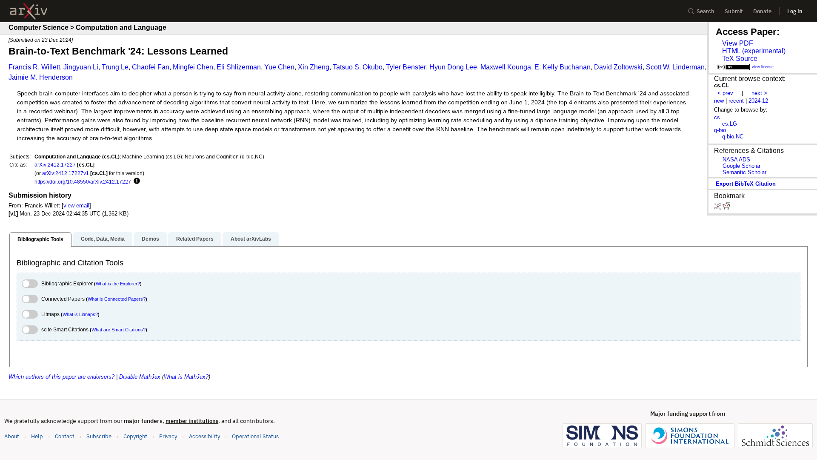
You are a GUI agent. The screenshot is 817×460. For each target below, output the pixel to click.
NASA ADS (736, 159)
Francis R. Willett (34, 67)
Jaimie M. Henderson (41, 77)
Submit (734, 11)
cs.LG (729, 124)
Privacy (168, 436)
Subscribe (98, 436)
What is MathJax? (186, 377)
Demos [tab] (150, 239)
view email (76, 205)
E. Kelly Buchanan (562, 67)
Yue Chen (279, 67)
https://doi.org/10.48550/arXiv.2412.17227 (82, 181)
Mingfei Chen (193, 67)
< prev (725, 93)
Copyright (135, 436)
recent (736, 101)
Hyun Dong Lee (453, 67)
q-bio (720, 130)
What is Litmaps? (80, 314)
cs (717, 117)
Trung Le (115, 67)
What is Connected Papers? (117, 299)
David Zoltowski (618, 67)
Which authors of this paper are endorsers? (61, 377)
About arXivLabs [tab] (251, 239)
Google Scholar (741, 166)
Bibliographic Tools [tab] (40, 239)
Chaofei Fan (150, 67)
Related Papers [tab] (195, 239)
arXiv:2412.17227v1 (65, 173)
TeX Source (739, 58)
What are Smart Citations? (118, 329)
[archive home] (28, 11)
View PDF (737, 43)
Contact (64, 436)
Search (705, 11)
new (719, 101)
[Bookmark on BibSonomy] (718, 207)
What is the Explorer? (118, 283)
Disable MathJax (139, 377)
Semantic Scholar (744, 172)
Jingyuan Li (80, 67)
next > (759, 93)
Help (37, 436)
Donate (762, 11)
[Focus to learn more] (135, 181)
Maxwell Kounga (505, 67)
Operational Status (255, 436)
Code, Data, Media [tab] (103, 239)
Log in (795, 11)
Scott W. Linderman (675, 67)
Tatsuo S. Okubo (358, 67)
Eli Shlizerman (239, 67)
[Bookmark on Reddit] (726, 207)
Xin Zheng (313, 67)
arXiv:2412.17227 (55, 164)
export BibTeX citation (746, 184)
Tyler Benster (406, 67)
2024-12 (758, 101)
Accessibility (204, 436)
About (11, 436)
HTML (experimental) (754, 51)
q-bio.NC (732, 136)
